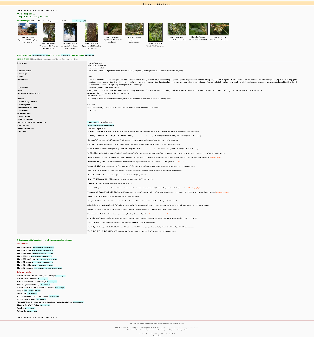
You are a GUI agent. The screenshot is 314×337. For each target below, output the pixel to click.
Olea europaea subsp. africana (43, 247)
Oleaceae (40, 10)
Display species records (40, 55)
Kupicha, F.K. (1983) (95, 183)
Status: (20, 76)
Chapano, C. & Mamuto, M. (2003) (100, 140)
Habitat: (20, 98)
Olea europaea (60, 276)
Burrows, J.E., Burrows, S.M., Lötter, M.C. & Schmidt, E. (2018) (110, 135)
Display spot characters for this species (100, 125)
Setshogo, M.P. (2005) (95, 209)
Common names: (24, 70)
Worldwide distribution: (27, 107)
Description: (22, 79)
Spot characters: (24, 125)
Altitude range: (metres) (27, 101)
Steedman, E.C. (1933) (95, 214)
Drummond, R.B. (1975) (96, 161)
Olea (47, 10)
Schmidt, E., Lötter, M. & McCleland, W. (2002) (104, 205)
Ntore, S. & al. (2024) (95, 196)
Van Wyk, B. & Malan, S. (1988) (98, 227)
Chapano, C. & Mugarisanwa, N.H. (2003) (102, 144)
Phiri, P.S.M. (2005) (94, 201)
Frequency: (22, 73)
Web (25, 290)
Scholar (37, 290)
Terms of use (157, 336)
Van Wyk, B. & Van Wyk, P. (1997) (99, 231)
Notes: (20, 90)
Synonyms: (22, 62)
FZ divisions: (22, 110)
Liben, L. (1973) (93, 188)
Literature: (22, 131)
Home (20, 10)
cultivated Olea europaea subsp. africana (48, 268)
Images (30, 290)
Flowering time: (23, 104)
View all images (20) (79, 21)
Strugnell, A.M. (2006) (95, 218)
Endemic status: (24, 116)
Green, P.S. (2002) (93, 175)
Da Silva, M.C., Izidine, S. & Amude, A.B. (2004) (104, 153)
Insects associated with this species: (31, 122)
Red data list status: (25, 119)
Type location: (23, 87)
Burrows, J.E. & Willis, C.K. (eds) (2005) (101, 131)
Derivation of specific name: (28, 93)
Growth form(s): (24, 113)
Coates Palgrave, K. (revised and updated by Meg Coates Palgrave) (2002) (113, 148)
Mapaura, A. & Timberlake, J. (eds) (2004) (102, 192)
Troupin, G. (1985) (94, 222)
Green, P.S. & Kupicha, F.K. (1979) (99, 179)
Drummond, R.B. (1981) (96, 166)
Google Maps (65, 55)
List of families (29, 10)
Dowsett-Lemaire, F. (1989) (97, 157)
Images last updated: (26, 128)
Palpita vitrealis (93, 122)
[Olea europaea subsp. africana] (27, 28)
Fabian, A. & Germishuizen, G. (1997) (101, 170)
